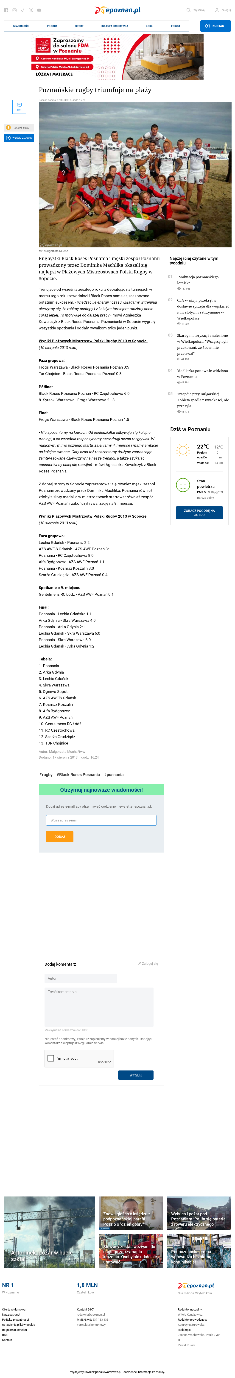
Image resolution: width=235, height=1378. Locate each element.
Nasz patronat (11, 1314)
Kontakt (219, 26)
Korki (149, 26)
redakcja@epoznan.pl (91, 1314)
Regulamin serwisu (14, 1329)
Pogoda (52, 26)
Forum (175, 26)
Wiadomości (21, 26)
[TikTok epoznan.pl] (23, 10)
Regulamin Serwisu (91, 1043)
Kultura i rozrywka (114, 26)
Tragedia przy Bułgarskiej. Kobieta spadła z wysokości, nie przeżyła (203, 400)
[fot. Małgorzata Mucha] (101, 174)
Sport (79, 26)
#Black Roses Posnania (78, 774)
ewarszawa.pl (112, 1372)
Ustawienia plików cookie (18, 1324)
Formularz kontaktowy (91, 1324)
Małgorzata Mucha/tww (67, 751)
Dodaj (60, 837)
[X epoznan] (31, 10)
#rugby (46, 774)
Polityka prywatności (15, 1319)
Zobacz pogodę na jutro (199, 513)
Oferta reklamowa (13, 1309)
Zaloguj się (149, 964)
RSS (5, 1335)
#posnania (114, 774)
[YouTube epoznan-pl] (39, 10)
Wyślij (135, 1075)
